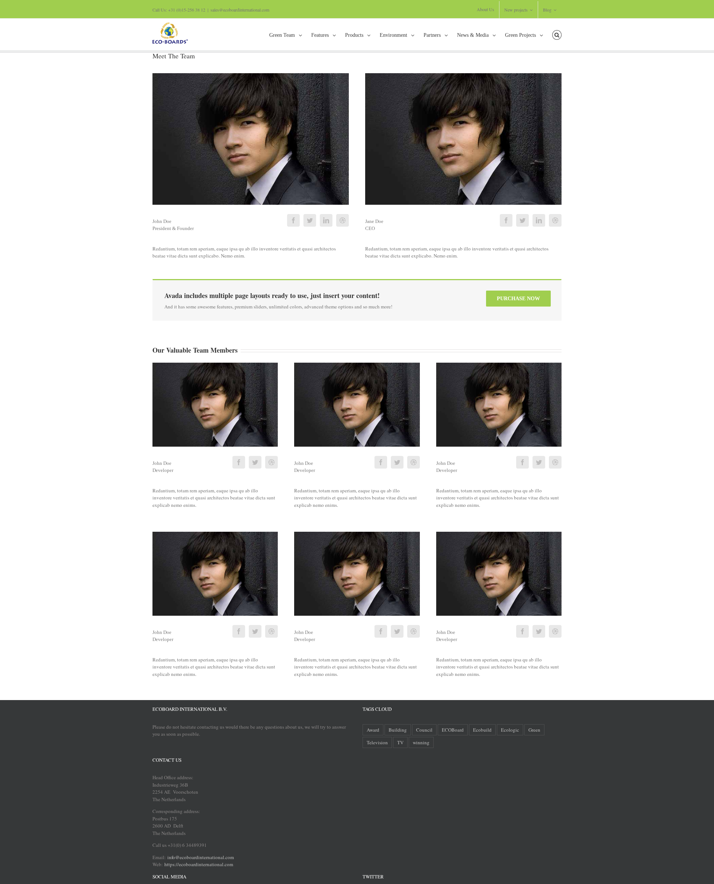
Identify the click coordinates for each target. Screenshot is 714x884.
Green (534, 729)
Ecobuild (482, 729)
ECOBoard (453, 729)
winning (421, 742)
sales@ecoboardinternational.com (239, 10)
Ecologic (510, 729)
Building (398, 729)
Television (377, 742)
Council (424, 729)
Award (373, 729)
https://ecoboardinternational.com (198, 864)
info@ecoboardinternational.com (200, 857)
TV (400, 742)
